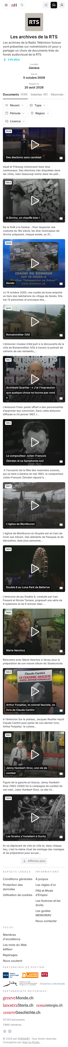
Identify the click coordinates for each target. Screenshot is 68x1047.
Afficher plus (37, 861)
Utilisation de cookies (17, 895)
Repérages (10, 955)
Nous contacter (46, 921)
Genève (34, 68)
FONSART (24, 1038)
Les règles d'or (46, 885)
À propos (42, 879)
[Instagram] (10, 1031)
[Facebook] (5, 1031)
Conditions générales (17, 879)
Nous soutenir (12, 961)
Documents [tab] (15, 94)
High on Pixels (31, 1042)
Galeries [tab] (39, 94)
